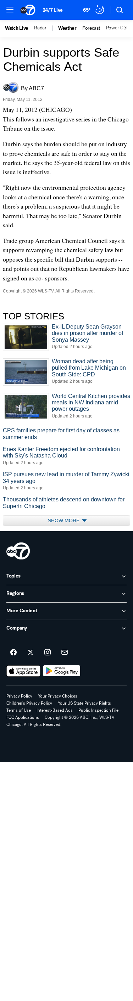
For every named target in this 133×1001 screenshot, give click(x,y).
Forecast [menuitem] (91, 28)
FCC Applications (22, 717)
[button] (9, 9)
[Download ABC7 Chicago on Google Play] (62, 671)
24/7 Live (53, 10)
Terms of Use (18, 710)
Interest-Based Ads (55, 710)
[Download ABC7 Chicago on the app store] (23, 671)
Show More (64, 520)
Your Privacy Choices (57, 696)
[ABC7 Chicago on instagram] (47, 652)
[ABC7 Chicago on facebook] (13, 652)
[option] (19, 28)
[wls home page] (18, 550)
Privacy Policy (19, 696)
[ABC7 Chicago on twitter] (30, 652)
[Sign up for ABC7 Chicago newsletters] (64, 652)
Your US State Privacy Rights (84, 703)
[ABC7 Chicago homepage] (27, 10)
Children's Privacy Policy (29, 703)
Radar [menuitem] (40, 27)
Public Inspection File (98, 710)
